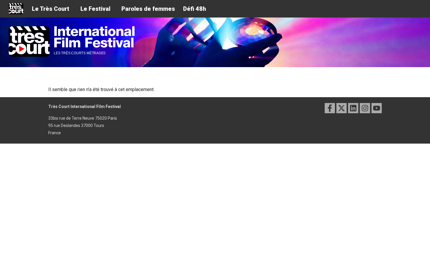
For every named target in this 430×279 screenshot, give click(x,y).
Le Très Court (50, 8)
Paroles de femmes (148, 8)
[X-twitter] (341, 108)
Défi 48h (194, 8)
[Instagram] (365, 108)
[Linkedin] (353, 108)
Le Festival (95, 8)
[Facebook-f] (330, 108)
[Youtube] (376, 108)
